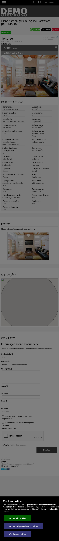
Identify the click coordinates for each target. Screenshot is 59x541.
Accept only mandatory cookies (23, 526)
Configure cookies (17, 534)
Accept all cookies (17, 518)
